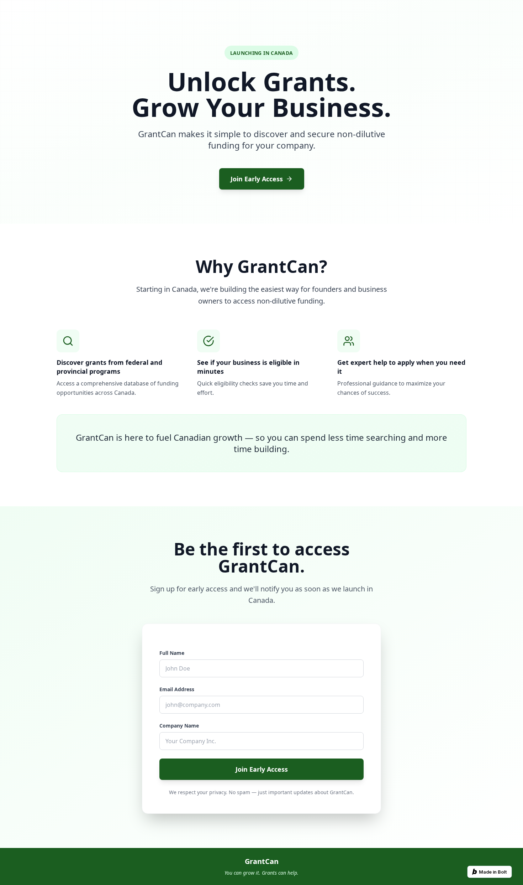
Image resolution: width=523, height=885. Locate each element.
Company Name (179, 725)
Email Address (176, 689)
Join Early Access (257, 179)
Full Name (171, 652)
